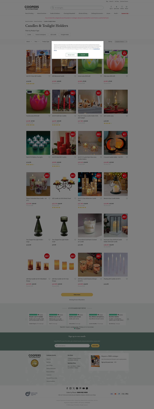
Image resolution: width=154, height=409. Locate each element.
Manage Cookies (71, 54)
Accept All (83, 54)
